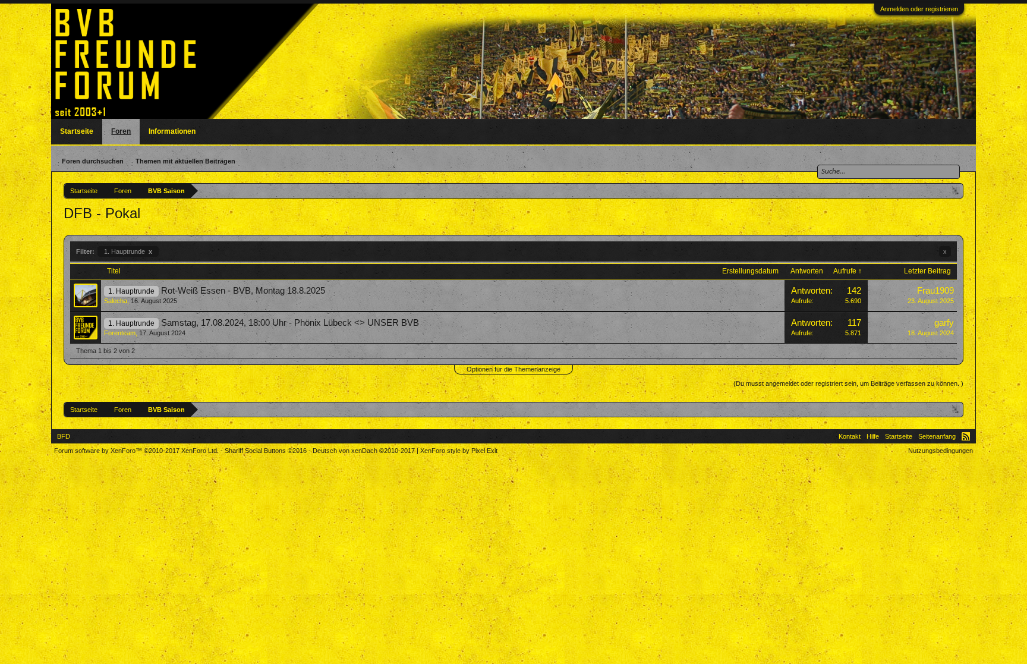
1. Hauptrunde (128, 251)
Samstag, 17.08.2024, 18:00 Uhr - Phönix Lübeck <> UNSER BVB (290, 323)
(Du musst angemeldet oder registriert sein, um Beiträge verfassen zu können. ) (848, 383)
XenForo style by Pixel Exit (458, 450)
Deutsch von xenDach (364, 450)
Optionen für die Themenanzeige (513, 369)
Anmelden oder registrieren (919, 8)
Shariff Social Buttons (266, 450)
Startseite (76, 131)
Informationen (172, 131)
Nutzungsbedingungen (940, 450)
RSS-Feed (966, 436)
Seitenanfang (937, 436)
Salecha (115, 300)
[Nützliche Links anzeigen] (956, 190)
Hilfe (873, 436)
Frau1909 (935, 290)
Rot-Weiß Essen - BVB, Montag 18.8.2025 (243, 290)
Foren (121, 131)
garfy (944, 323)
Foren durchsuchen (93, 161)
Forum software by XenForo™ (136, 450)
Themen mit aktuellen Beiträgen (185, 161)
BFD (63, 436)
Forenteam (120, 332)
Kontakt (850, 436)
